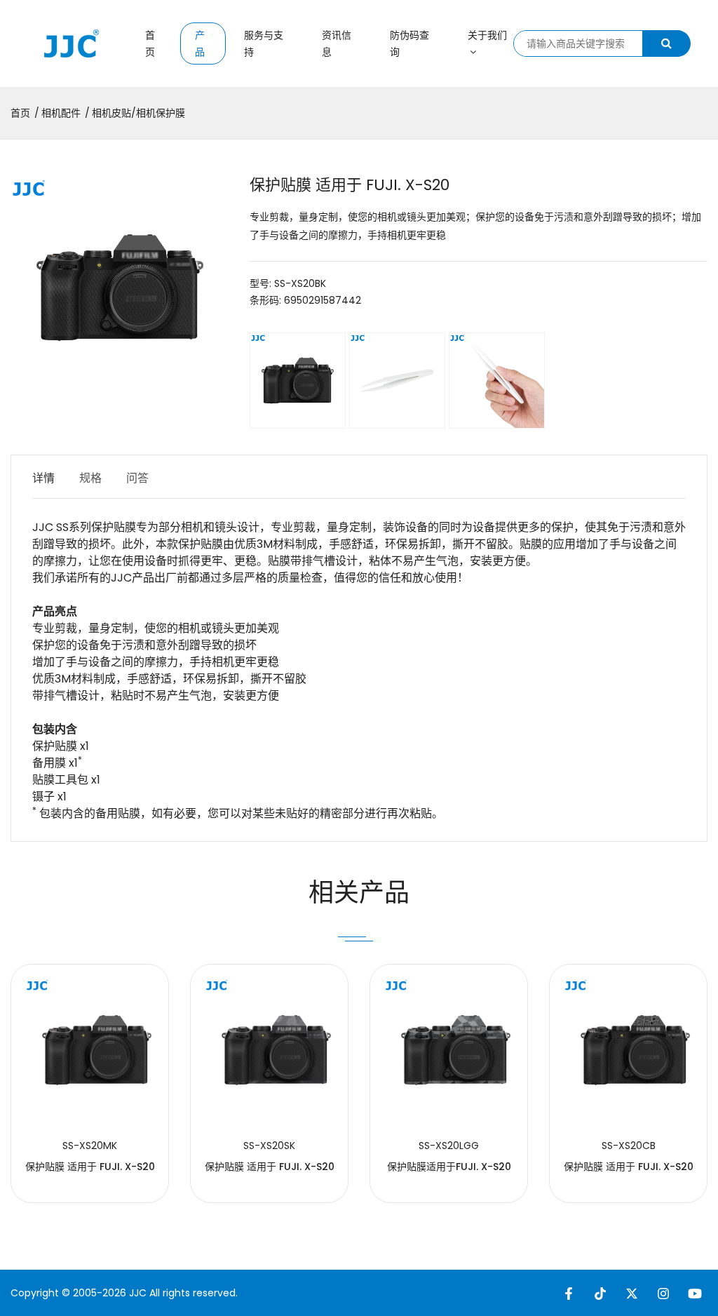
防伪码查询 (409, 43)
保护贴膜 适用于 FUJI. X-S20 (90, 1167)
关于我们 (487, 35)
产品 (200, 43)
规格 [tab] (90, 478)
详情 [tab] (43, 478)
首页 (150, 43)
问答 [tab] (137, 478)
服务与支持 (263, 43)
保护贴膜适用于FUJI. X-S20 (449, 1167)
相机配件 (61, 113)
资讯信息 (336, 43)
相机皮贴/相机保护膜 (138, 113)
